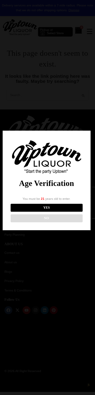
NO (46, 218)
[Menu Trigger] (89, 31)
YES (46, 207)
